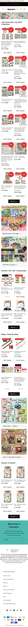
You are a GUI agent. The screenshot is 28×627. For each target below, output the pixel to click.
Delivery (5, 582)
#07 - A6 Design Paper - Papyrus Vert (7, 505)
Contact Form (6, 575)
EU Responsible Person (9, 603)
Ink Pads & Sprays (9, 265)
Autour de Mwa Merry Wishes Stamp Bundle (20, 42)
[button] (3, 9)
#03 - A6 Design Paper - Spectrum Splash (7, 480)
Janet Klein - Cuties (10, 426)
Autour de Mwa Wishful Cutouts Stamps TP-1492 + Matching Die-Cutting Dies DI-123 (20, 129)
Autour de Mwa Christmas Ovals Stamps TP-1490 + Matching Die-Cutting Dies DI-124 (19, 72)
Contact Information (8, 579)
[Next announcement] (25, 4)
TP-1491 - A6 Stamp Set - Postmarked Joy (7, 100)
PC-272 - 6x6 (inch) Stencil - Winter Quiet (19, 157)
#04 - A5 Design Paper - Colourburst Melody (20, 480)
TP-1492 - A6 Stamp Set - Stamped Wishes (7, 128)
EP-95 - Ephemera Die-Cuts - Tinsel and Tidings (7, 187)
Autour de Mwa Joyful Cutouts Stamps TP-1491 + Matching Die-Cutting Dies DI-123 (20, 101)
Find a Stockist (7, 600)
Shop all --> (14, 201)
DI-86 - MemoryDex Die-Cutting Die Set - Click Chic (7, 315)
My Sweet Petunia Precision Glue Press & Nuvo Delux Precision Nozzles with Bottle (19, 379)
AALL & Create (11, 625)
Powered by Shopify (19, 625)
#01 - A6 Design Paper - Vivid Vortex (20, 505)
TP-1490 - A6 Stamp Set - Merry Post (7, 70)
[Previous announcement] (3, 4)
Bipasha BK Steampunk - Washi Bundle (7, 352)
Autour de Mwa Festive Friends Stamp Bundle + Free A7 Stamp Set (20, 187)
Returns (5, 586)
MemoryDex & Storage (11, 233)
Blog (4, 596)
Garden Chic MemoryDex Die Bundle (7, 288)
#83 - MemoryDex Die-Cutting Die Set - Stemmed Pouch (20, 315)
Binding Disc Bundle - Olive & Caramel (20, 288)
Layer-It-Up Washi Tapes (12, 457)
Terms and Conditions (9, 589)
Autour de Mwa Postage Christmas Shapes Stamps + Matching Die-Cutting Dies (7, 43)
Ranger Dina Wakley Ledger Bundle (6, 378)
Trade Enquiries (7, 593)
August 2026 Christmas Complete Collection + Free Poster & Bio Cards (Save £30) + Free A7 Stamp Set (7, 159)
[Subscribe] (23, 540)
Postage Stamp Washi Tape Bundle (20, 352)
